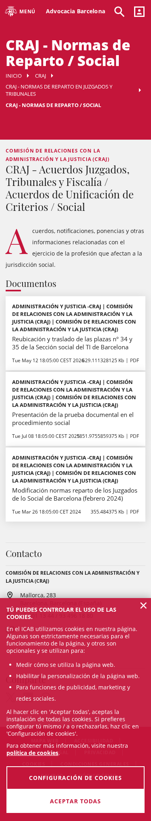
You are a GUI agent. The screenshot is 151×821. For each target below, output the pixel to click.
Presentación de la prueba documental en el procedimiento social (73, 418)
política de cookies (32, 753)
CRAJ (40, 75)
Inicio (14, 75)
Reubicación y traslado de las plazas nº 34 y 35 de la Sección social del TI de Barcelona (72, 343)
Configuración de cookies (75, 778)
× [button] (143, 605)
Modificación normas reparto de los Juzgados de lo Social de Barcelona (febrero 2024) (74, 494)
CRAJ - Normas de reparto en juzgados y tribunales (59, 90)
